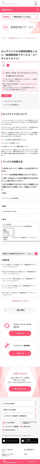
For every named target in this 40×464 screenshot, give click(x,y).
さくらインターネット (12, 440)
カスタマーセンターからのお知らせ (29, 422)
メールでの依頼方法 (12, 105)
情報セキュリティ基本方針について (7, 455)
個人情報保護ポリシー (29, 450)
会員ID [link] (5, 230)
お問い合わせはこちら (20, 389)
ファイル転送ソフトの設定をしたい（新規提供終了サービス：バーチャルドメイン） (19, 266)
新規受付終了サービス (15, 38)
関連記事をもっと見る (20, 301)
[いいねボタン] (3, 65)
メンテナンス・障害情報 (12, 426)
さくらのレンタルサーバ (27, 84)
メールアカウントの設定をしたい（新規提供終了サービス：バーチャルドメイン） (19, 287)
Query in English (10, 429)
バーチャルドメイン (31, 38)
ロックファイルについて (13, 101)
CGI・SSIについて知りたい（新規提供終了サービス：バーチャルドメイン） (19, 294)
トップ (4, 38)
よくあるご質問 (9, 422)
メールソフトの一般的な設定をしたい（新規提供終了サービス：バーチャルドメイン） (19, 280)
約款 (25, 454)
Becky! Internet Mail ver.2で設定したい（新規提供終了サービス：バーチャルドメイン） (19, 273)
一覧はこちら (20, 333)
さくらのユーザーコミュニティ (11, 435)
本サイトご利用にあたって (7, 450)
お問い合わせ (27, 426)
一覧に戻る (20, 310)
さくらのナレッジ (26, 435)
